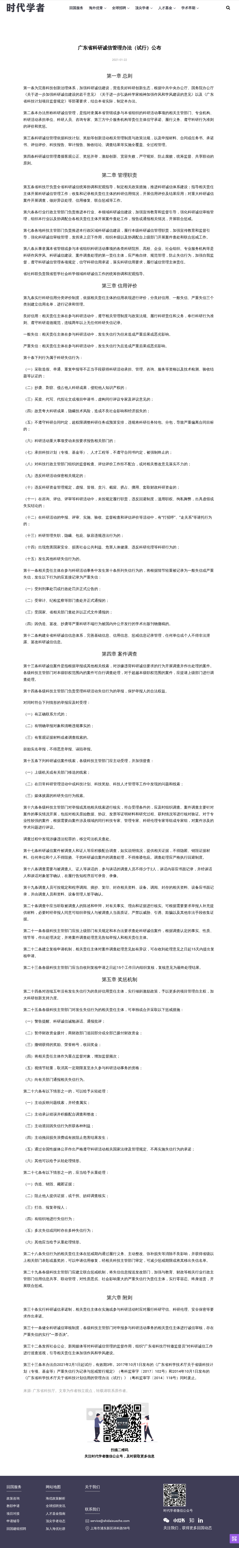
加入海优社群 (55, 1529)
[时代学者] (26, 8)
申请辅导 (13, 1521)
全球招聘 (119, 8)
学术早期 (188, 8)
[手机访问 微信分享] (234, 1538)
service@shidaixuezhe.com (110, 1521)
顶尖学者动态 (55, 1521)
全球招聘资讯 (55, 1506)
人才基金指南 (55, 1513)
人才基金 (165, 8)
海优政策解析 (55, 1498)
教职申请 (13, 1506)
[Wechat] (168, 1520)
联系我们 (92, 1509)
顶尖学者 (142, 8)
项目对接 (13, 1513)
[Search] (228, 7)
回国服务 (76, 8)
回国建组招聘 (16, 1529)
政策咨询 (13, 1498)
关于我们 (92, 1487)
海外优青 (96, 8)
